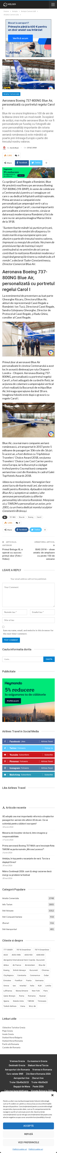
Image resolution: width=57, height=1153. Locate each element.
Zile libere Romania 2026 (38, 1074)
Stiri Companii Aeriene (12, 917)
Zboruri (5, 923)
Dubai (46, 975)
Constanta (21, 975)
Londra (48, 986)
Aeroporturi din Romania (17, 1069)
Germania (39, 981)
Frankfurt (18, 981)
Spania (6, 1001)
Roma (21, 996)
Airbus (6, 965)
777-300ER (8, 950)
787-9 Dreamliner (42, 950)
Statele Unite (18, 1001)
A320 (5, 955)
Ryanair (42, 996)
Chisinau (45, 970)
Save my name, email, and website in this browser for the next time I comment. (28, 632)
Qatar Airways (9, 996)
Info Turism (7, 904)
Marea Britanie (22, 991)
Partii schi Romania (10, 1044)
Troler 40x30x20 (39, 1082)
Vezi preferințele (28, 1142)
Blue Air (22, 517)
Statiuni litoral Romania (12, 1041)
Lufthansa (7, 991)
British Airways (19, 970)
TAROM (31, 1001)
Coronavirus (35, 975)
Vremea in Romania (42, 1069)
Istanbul (23, 986)
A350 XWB (16, 955)
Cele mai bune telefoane (16, 1091)
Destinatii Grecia (17, 1065)
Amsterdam (30, 965)
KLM (39, 986)
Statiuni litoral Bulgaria (12, 1037)
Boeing (30, 517)
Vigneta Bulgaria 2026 (42, 1091)
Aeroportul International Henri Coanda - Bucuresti (24, 960)
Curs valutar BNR (15, 1074)
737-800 (12, 517)
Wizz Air (32, 1006)
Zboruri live (37, 1078)
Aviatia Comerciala (11, 94)
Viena (22, 1006)
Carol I (39, 517)
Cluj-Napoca (8, 975)
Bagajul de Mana (22, 1086)
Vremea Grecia (17, 1061)
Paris (45, 991)
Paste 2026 (38, 1086)
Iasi (14, 986)
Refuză (28, 1134)
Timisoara (42, 1001)
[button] (52, 1095)
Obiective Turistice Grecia (13, 1027)
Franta (28, 981)
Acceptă (28, 1125)
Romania (32, 996)
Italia (32, 986)
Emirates (7, 981)
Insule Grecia (8, 1034)
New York (36, 991)
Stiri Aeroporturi (9, 929)
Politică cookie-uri (20, 1149)
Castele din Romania (11, 1047)
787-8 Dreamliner (23, 950)
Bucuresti (34, 970)
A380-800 (40, 955)
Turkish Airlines (9, 1006)
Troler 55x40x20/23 (19, 1082)
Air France (17, 965)
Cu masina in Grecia (37, 1061)
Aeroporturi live (21, 1078)
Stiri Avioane (7, 910)
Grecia (6, 986)
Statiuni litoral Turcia (38, 1065)
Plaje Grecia (7, 1031)
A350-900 (28, 955)
